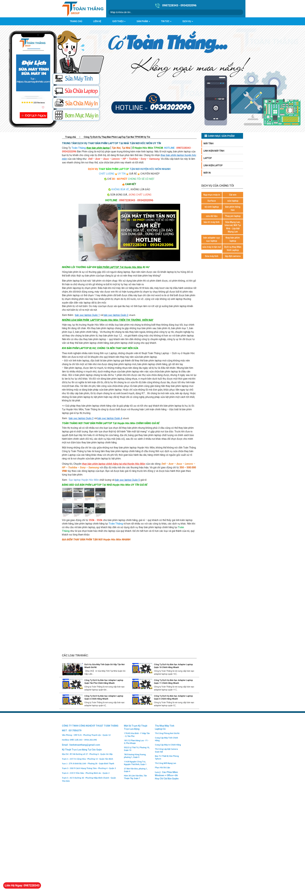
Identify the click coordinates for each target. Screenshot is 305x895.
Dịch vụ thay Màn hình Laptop (232, 248)
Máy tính (208, 143)
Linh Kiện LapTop (213, 165)
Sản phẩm (142, 21)
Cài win (232, 194)
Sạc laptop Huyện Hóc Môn (84, 479)
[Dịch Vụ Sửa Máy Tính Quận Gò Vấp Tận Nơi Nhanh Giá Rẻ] (72, 669)
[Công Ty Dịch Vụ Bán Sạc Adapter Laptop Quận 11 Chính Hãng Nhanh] (142, 685)
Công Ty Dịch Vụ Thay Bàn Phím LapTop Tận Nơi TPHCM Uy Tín (117, 137)
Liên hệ (97, 21)
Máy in (207, 172)
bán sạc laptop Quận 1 (87, 315)
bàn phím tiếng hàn (232, 208)
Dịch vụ (187, 21)
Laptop (207, 158)
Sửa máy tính (211, 256)
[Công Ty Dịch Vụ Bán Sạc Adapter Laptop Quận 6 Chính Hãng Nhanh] (72, 701)
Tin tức (165, 21)
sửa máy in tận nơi (211, 247)
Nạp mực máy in (211, 194)
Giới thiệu (118, 21)
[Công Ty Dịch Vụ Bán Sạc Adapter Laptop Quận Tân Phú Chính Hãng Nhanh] (72, 685)
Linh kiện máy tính (213, 151)
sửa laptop (232, 200)
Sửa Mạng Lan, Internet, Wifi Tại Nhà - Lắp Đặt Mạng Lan (233, 227)
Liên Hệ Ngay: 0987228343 (22, 885)
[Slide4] (152, 78)
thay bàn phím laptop (233, 239)
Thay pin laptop (233, 216)
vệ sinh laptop (211, 207)
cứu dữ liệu (211, 216)
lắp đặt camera (233, 256)
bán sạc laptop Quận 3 (81, 418)
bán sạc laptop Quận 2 (116, 315)
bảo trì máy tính (212, 222)
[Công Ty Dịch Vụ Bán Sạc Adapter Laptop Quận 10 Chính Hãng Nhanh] (142, 669)
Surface (211, 200)
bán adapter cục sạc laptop (211, 239)
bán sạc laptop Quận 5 (127, 479)
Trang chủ (76, 21)
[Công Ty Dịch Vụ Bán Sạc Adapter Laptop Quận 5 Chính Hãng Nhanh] (142, 701)
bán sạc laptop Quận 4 (109, 418)
